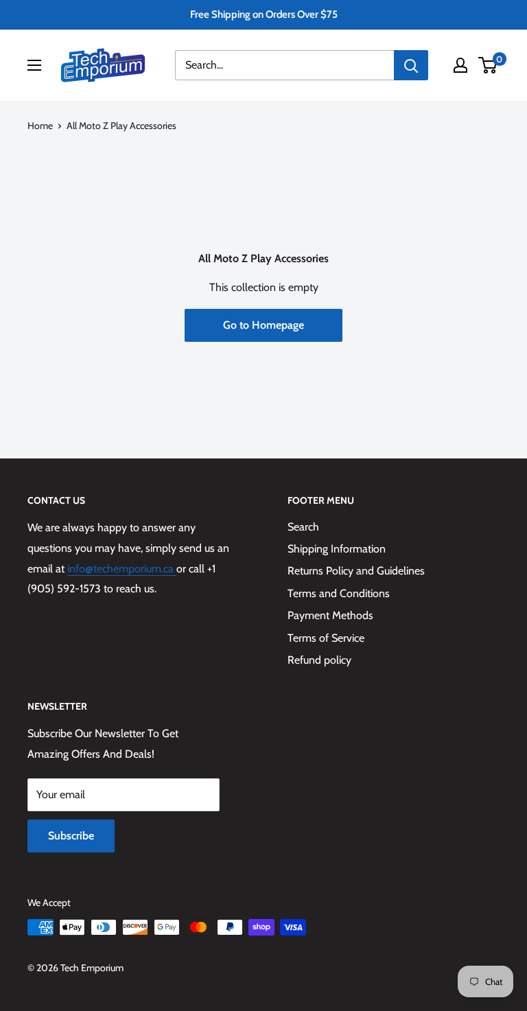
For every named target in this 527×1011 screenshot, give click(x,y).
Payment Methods (330, 615)
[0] (488, 65)
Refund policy (319, 659)
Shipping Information (337, 548)
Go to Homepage (263, 325)
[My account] (460, 65)
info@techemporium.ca (121, 568)
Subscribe (71, 835)
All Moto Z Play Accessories (121, 125)
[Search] (411, 65)
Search (303, 526)
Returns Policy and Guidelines (356, 570)
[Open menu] (34, 65)
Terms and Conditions (339, 593)
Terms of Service (326, 637)
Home (40, 125)
